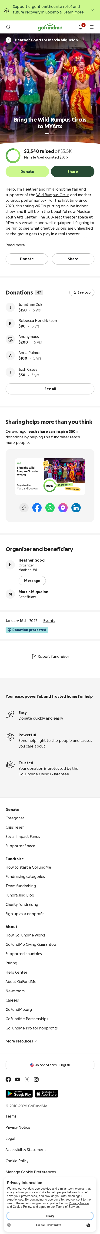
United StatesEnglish (52, 1065)
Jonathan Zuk (30, 304)
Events (49, 621)
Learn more (73, 12)
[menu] (91, 27)
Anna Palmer (30, 353)
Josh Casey (28, 369)
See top (84, 292)
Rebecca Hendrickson (38, 320)
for (46, 40)
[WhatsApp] (50, 508)
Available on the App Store (46, 1094)
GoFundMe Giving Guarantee (44, 774)
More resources (19, 1041)
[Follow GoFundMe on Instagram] (36, 1079)
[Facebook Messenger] (63, 508)
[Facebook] (37, 508)
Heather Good (32, 560)
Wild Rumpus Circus (52, 195)
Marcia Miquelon (33, 592)
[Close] (92, 10)
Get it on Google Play (19, 1094)
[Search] (8, 27)
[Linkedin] (76, 508)
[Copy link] (24, 508)
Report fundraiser (53, 656)
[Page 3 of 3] (54, 133)
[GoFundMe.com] (50, 27)
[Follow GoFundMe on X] (27, 1079)
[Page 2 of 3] (51, 133)
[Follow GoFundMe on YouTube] (17, 1079)
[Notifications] (80, 27)
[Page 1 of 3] (47, 133)
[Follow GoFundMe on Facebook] (8, 1079)
